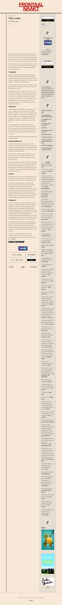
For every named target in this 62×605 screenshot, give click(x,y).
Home (31, 600)
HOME (23, 267)
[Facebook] (14, 242)
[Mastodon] (13, 242)
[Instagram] (16, 242)
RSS (48, 587)
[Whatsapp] (21, 242)
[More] (23, 242)
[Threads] (20, 242)
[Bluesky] (9, 242)
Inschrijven (47, 66)
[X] (11, 242)
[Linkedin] (18, 242)
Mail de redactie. (19, 260)
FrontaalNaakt (31, 6)
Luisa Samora (17, 255)
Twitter (13, 239)
